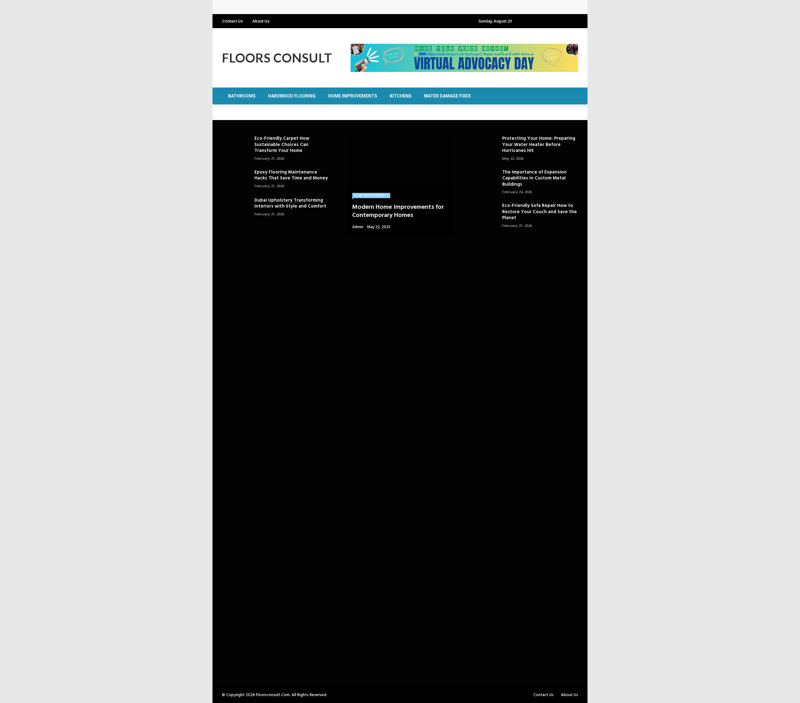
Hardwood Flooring (292, 95)
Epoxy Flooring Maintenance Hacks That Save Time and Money (291, 175)
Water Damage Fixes (447, 95)
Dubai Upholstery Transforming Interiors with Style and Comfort (290, 203)
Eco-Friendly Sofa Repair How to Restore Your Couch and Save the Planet (539, 212)
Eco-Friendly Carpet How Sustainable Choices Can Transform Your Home (281, 144)
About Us (260, 21)
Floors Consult (277, 57)
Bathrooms (242, 95)
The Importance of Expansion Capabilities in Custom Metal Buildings (534, 178)
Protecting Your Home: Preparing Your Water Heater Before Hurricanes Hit (310, 7)
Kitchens (401, 95)
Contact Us (232, 21)
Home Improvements (352, 95)
